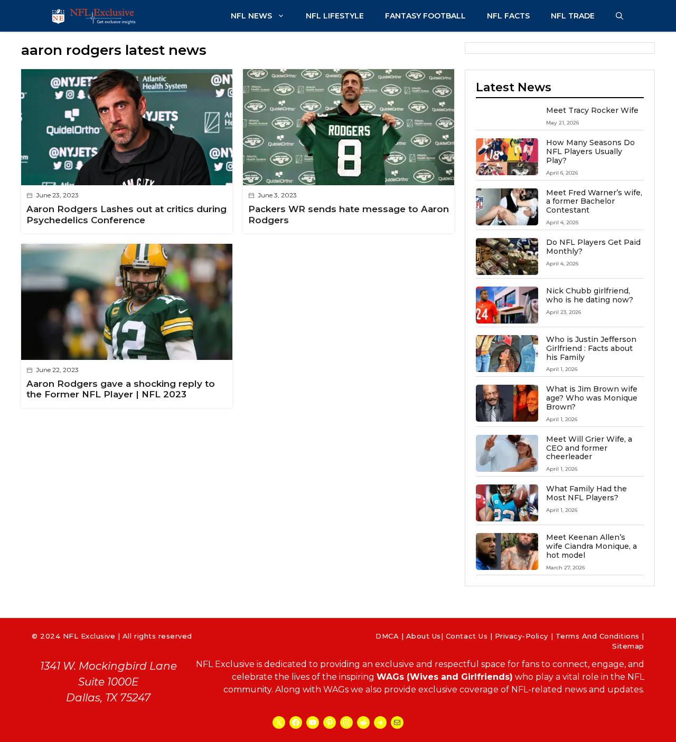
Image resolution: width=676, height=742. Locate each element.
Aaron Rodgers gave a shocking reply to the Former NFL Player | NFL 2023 (120, 388)
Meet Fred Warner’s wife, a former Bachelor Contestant (594, 201)
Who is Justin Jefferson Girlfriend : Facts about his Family (591, 348)
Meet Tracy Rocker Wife (592, 110)
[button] (619, 16)
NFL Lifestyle (335, 16)
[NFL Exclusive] (95, 16)
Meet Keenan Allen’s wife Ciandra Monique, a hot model (591, 546)
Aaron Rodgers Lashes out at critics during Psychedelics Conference (126, 214)
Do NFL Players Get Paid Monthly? (593, 246)
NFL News (251, 16)
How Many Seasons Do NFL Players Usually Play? (590, 151)
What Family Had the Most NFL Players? (586, 493)
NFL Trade (573, 16)
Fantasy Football (425, 16)
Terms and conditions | (600, 636)
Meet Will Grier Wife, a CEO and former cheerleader (589, 448)
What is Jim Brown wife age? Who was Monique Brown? (591, 398)
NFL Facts (508, 16)
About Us (423, 636)
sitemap (628, 646)
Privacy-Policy (521, 636)
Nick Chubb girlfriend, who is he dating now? (589, 295)
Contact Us (466, 636)
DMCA (387, 636)
